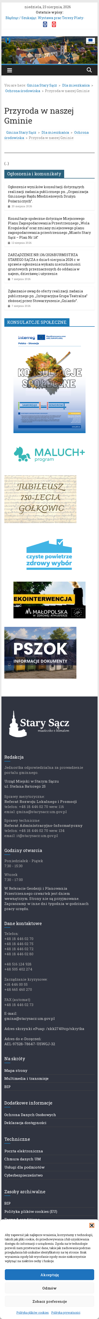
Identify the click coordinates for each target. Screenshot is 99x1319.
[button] (91, 1225)
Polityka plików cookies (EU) (30, 1211)
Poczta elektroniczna (23, 1151)
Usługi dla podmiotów (24, 1167)
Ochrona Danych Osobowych (30, 1114)
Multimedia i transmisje (26, 1078)
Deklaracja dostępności (25, 1122)
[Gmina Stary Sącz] (49, 39)
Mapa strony (15, 1070)
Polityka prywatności (65, 1312)
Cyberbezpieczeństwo (23, 1175)
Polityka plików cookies (32, 1312)
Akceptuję (49, 1274)
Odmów (49, 1288)
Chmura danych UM (22, 1158)
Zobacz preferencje (49, 1301)
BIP (7, 1086)
